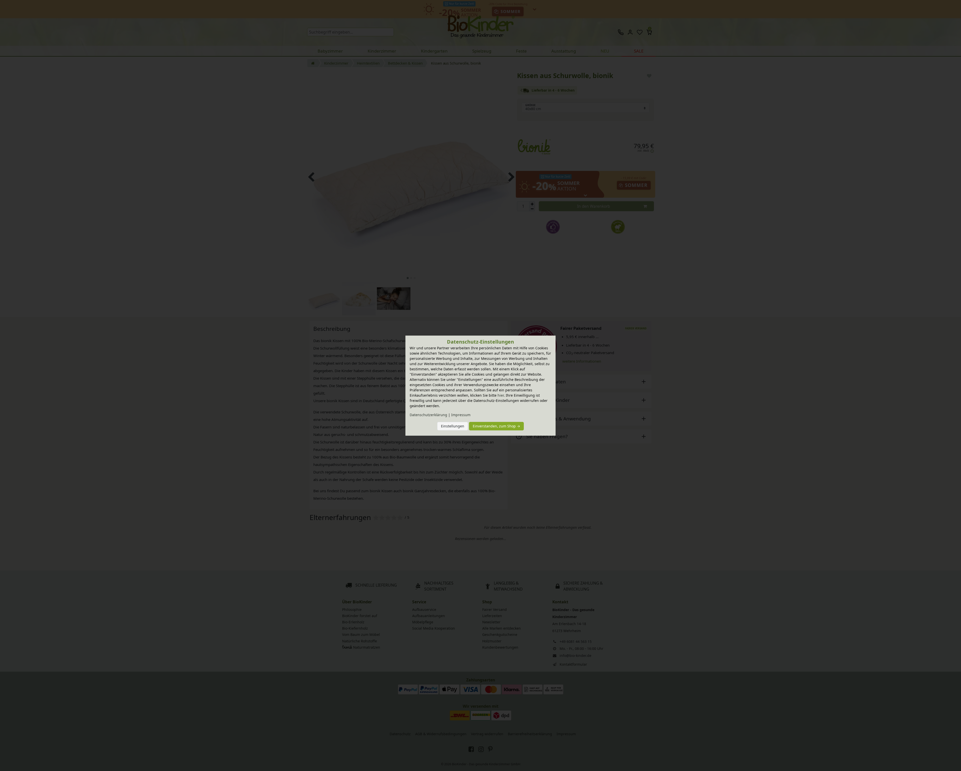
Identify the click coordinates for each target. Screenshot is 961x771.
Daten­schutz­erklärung (428, 414)
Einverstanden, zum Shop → (496, 426)
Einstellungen (452, 426)
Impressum (460, 414)
